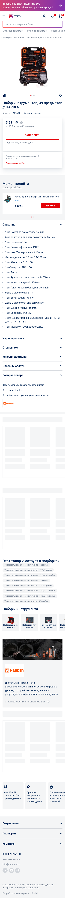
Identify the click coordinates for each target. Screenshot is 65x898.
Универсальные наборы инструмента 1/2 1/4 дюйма (28, 570)
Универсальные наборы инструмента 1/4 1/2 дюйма (28, 585)
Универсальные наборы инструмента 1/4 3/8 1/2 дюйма (29, 596)
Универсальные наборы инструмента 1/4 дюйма (26, 580)
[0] (52, 16)
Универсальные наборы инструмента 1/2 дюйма (26, 565)
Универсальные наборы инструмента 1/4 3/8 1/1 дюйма (29, 591)
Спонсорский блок (12, 187)
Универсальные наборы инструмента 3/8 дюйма (26, 601)
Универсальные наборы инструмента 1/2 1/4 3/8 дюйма (29, 575)
